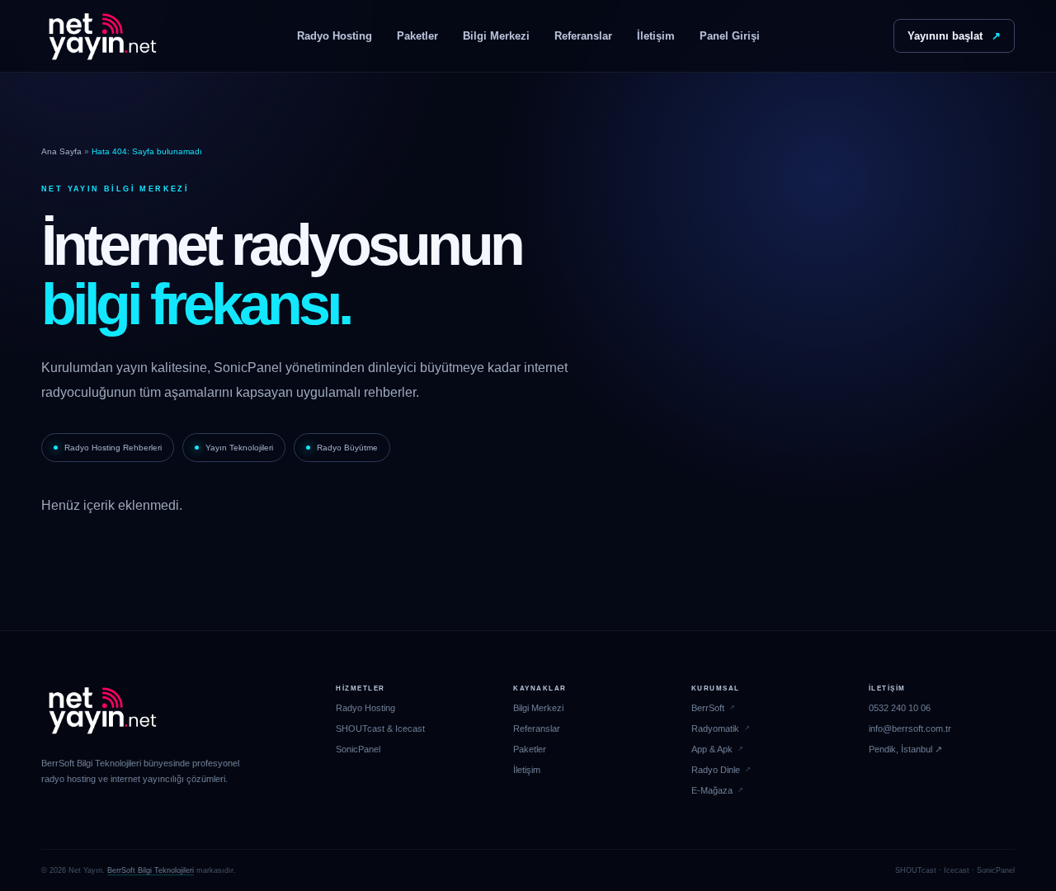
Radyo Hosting (334, 36)
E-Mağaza (712, 790)
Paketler (417, 36)
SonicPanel (358, 749)
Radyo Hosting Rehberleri (113, 447)
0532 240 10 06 (900, 708)
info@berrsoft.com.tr (910, 728)
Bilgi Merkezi (496, 36)
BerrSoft (707, 708)
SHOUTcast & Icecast (380, 728)
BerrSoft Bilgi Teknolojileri (150, 870)
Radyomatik (715, 728)
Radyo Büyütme (347, 447)
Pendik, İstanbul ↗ (905, 749)
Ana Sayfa (61, 151)
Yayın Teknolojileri (239, 447)
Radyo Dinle (715, 770)
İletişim (656, 36)
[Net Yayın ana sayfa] (102, 36)
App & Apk (712, 749)
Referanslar (583, 36)
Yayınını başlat (954, 36)
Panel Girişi (730, 36)
